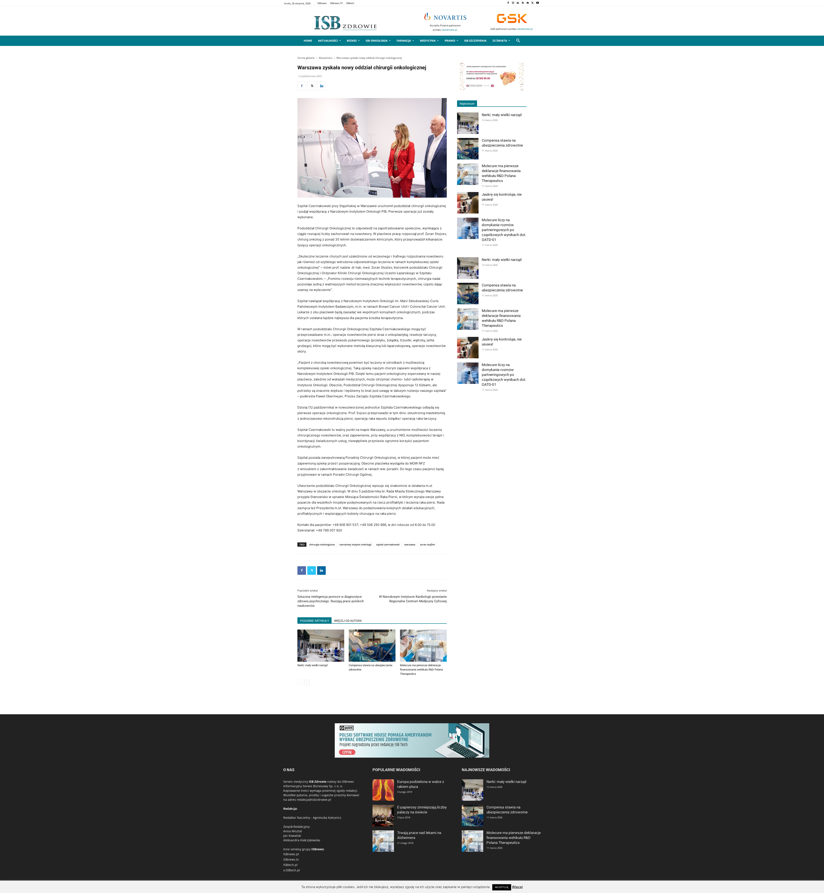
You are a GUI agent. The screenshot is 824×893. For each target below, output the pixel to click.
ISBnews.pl (291, 854)
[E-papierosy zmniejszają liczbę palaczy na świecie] (383, 815)
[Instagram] (512, 3)
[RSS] (522, 3)
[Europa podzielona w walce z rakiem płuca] (383, 790)
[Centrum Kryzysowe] (492, 90)
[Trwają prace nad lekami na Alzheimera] (383, 841)
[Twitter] (532, 3)
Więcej (517, 887)
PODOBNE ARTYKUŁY (314, 620)
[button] (518, 41)
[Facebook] (508, 3)
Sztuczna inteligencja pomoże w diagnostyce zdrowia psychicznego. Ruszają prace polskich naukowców (330, 601)
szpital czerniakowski (388, 544)
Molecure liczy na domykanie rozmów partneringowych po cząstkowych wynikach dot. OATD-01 (504, 230)
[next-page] (307, 682)
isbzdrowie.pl (449, 29)
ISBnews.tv (291, 859)
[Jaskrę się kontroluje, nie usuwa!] (468, 202)
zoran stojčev (427, 544)
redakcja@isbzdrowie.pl (314, 800)
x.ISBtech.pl (291, 870)
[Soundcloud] (527, 3)
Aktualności (325, 58)
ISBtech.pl (290, 865)
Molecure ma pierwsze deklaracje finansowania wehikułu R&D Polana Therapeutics (421, 669)
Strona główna (306, 58)
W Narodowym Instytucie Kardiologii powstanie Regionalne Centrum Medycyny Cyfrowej (413, 599)
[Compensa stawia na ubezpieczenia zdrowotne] (372, 646)
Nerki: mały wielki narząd (312, 665)
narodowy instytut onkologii (355, 544)
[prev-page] (300, 682)
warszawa (409, 544)
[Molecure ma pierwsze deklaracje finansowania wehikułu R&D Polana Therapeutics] (423, 646)
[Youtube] (537, 3)
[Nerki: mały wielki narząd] (320, 646)
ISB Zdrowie (317, 781)
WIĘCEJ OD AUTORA (348, 620)
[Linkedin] (517, 3)
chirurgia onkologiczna (322, 544)
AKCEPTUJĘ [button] (502, 887)
